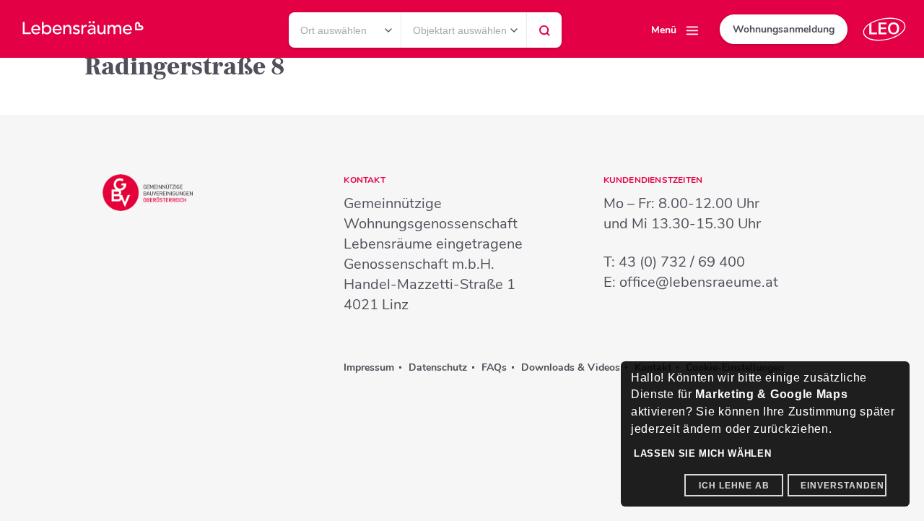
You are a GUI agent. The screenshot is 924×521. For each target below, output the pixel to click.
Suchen (544, 34)
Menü (663, 30)
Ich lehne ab (734, 486)
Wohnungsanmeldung (783, 29)
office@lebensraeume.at (698, 282)
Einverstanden (842, 486)
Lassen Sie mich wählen (702, 453)
